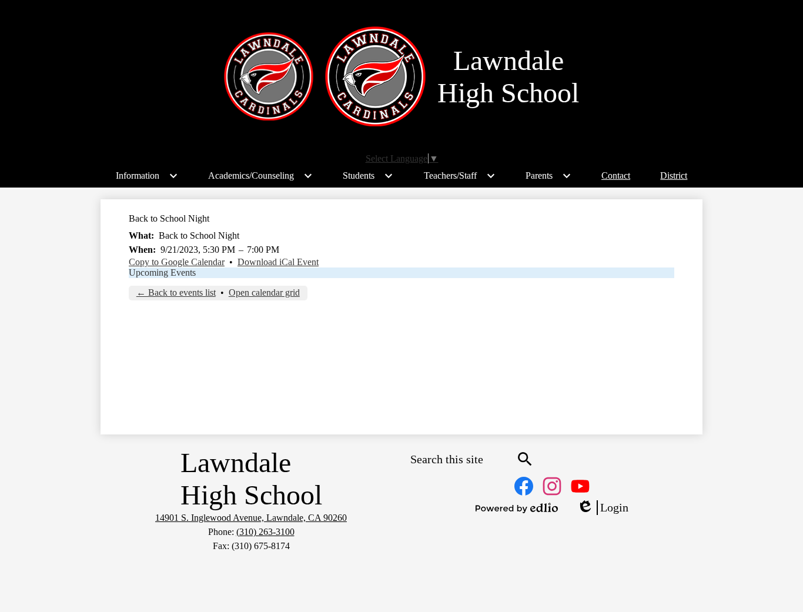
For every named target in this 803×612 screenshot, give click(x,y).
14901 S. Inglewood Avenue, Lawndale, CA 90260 (251, 518)
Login (602, 508)
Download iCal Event (278, 262)
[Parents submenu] (548, 176)
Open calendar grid (264, 292)
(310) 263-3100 (265, 532)
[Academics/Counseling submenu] (260, 176)
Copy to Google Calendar (177, 262)
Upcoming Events (162, 272)
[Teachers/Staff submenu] (459, 176)
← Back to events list (176, 292)
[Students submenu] (368, 176)
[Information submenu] (147, 176)
